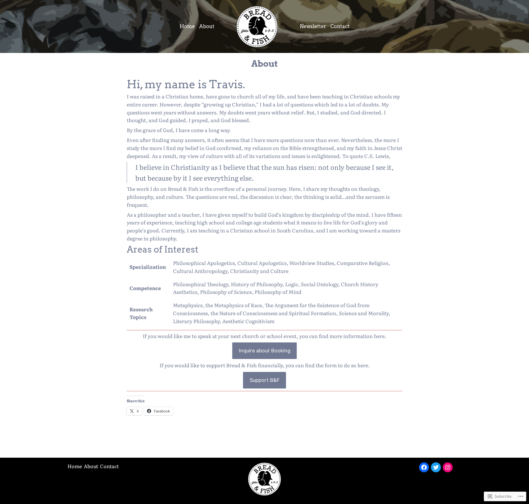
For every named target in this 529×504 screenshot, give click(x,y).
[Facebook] (424, 467)
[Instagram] (448, 467)
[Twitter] (436, 467)
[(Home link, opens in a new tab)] (264, 479)
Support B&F (265, 380)
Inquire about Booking (264, 350)
